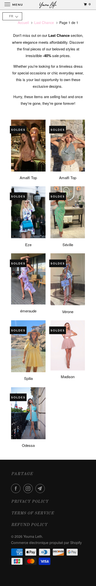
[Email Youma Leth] (41, 488)
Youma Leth (32, 536)
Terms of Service (32, 513)
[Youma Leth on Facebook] (16, 488)
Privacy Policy (29, 502)
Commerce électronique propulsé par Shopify (46, 542)
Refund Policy (29, 525)
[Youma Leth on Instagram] (29, 488)
